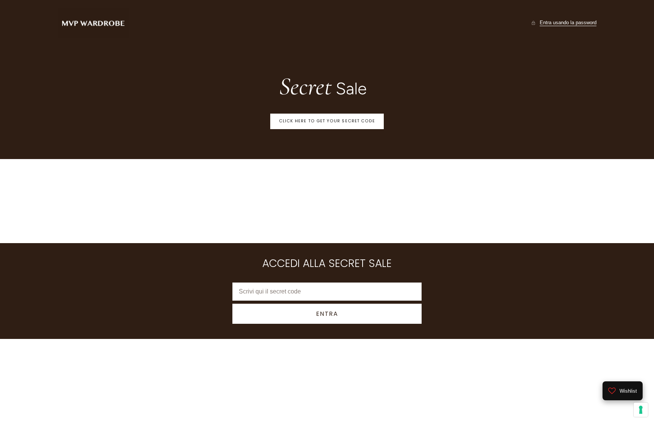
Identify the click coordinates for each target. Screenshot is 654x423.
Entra (327, 313)
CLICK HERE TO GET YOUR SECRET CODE (327, 121)
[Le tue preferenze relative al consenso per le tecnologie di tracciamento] (641, 410)
